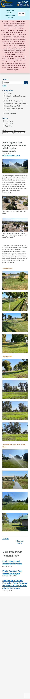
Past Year (8, 126)
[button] (26, 82)
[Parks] (14, 4)
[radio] (3, 121)
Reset (4, 85)
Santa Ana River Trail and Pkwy (14, 110)
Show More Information (21, 14)
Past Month (9, 123)
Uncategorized (10, 113)
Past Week (9, 121)
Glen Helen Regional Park (14, 101)
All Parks (8, 93)
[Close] (28, 10)
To (15, 130)
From (4, 130)
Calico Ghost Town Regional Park (15, 97)
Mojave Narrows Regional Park (16, 103)
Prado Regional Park (12, 106)
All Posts (5, 539)
